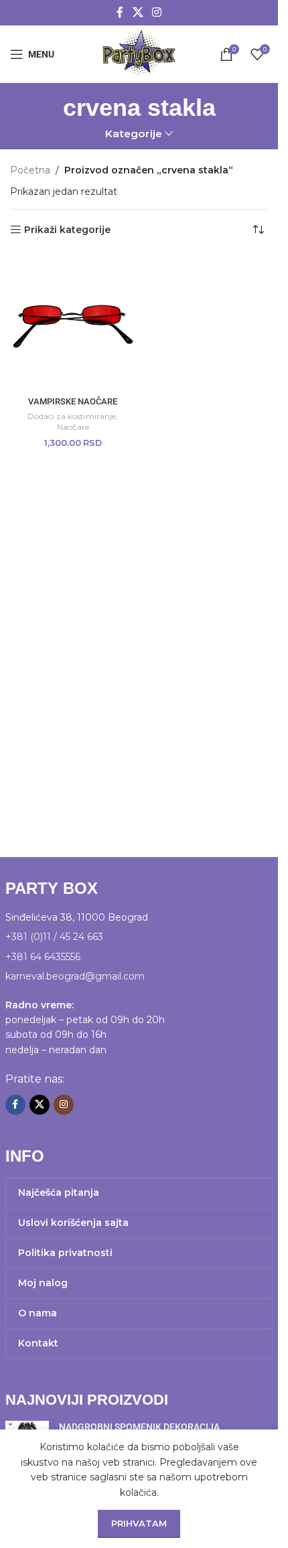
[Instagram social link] (157, 12)
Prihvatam (139, 1523)
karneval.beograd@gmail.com (75, 976)
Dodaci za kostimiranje (71, 416)
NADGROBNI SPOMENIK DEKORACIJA (139, 1426)
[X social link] (137, 12)
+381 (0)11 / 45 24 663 (54, 937)
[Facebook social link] (120, 12)
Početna (30, 170)
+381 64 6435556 (42, 957)
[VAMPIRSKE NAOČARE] (73, 321)
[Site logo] (138, 53)
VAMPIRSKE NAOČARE (72, 401)
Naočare (73, 427)
